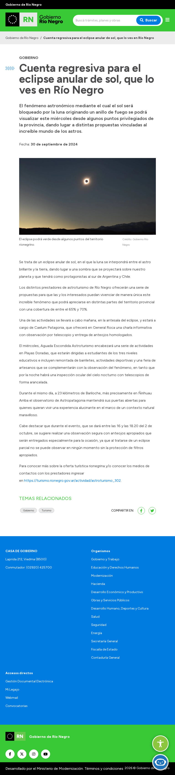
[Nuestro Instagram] (33, 754)
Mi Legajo (12, 689)
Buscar (151, 20)
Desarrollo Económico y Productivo (117, 592)
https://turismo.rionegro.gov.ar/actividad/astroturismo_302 (72, 480)
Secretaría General (104, 641)
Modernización (102, 576)
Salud (95, 617)
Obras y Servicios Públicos (110, 600)
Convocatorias (16, 706)
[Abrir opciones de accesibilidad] (160, 743)
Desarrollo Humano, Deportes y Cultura (120, 608)
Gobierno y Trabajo (105, 559)
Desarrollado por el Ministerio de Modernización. (44, 768)
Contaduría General (105, 658)
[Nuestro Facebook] (10, 754)
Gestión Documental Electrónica (29, 681)
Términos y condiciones (104, 768)
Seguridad (98, 625)
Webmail (11, 698)
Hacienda (98, 584)
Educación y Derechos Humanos (115, 567)
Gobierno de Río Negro (22, 38)
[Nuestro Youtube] (45, 754)
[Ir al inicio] (38, 20)
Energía (96, 633)
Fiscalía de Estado (104, 649)
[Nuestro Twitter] (21, 754)
